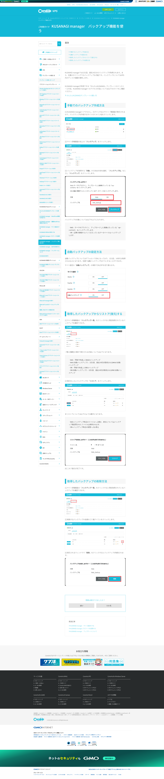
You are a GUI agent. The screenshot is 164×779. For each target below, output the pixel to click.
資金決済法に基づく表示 (61, 715)
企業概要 (113, 715)
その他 (119, 774)
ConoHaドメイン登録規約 (45, 713)
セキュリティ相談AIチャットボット (93, 734)
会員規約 (36, 713)
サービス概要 (119, 715)
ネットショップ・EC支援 (51, 774)
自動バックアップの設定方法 (78, 55)
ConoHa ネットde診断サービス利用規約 (89, 713)
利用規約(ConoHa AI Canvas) (107, 713)
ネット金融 (98, 774)
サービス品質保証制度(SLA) (74, 715)
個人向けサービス (112, 774)
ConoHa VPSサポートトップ (58, 18)
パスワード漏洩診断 (68, 735)
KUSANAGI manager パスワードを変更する (83, 628)
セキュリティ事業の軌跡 (106, 736)
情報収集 (93, 774)
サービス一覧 (114, 5)
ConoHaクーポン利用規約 (73, 713)
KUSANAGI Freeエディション (102, 18)
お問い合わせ (122, 13)
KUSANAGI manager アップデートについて (83, 631)
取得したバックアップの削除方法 (80, 60)
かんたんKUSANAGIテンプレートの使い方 (82, 95)
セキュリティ (70, 774)
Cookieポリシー (105, 715)
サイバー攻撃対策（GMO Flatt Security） (81, 736)
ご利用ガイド (89, 13)
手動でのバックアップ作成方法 (79, 52)
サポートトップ (42, 18)
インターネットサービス (39, 774)
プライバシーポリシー (95, 715)
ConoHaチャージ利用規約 (59, 713)
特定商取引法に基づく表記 (47, 715)
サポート (123, 5)
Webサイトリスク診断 (79, 735)
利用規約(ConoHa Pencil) (122, 713)
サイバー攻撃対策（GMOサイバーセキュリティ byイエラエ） (57, 736)
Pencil (107, 5)
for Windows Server (82, 5)
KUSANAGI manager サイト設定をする (82, 626)
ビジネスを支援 (61, 774)
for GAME (92, 5)
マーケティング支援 (79, 774)
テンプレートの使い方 (85, 18)
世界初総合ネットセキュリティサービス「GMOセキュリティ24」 (48, 735)
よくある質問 (98, 13)
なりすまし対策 (95, 736)
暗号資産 (105, 774)
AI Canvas (100, 5)
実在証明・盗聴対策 (38, 736)
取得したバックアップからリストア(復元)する (83, 57)
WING (68, 5)
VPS (73, 5)
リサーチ (87, 774)
